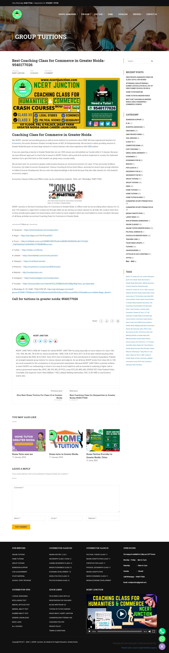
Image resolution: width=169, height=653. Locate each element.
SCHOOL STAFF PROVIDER (21, 580)
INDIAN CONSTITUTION (94, 572)
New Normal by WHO (132, 332)
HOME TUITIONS (18, 559)
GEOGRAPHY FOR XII (133, 175)
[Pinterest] (112, 321)
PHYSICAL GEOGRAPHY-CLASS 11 (98, 567)
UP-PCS (128, 258)
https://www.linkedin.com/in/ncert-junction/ (40, 255)
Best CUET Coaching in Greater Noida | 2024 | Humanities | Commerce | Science (138, 101)
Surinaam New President (142, 348)
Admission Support (134, 120)
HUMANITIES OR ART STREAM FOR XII (139, 207)
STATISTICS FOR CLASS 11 (95, 563)
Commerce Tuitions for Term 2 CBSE (136, 289)
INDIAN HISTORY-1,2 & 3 (57, 554)
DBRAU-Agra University (135, 153)
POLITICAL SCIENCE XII (134, 232)
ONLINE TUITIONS (18, 554)
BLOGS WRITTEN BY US (57, 605)
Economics (16, 143)
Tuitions (129, 247)
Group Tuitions (132, 179)
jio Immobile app (147, 316)
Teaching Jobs (132, 239)
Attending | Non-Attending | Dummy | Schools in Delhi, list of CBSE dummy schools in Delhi (139, 85)
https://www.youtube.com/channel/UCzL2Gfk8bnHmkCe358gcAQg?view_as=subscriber (58, 284)
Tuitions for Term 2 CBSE (136, 355)
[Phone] (162, 631)
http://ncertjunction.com (32, 272)
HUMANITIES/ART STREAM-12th (60, 618)
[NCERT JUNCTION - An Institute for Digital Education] (17, 15)
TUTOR (56, 3)
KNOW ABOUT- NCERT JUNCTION (61, 613)
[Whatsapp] (162, 639)
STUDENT (49, 3)
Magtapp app (139, 325)
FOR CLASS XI (131, 168)
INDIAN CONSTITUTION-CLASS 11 (98, 559)
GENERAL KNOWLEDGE (20, 618)
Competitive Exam (133, 145)
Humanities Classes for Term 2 (135, 312)
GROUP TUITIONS (18, 563)
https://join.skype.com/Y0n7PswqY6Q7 (36, 235)
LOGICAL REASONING (20, 596)
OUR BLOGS (123, 14)
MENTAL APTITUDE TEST (21, 605)
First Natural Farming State (134, 306)
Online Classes (132, 224)
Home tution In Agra (134, 197)
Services (137, 14)
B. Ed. (128, 123)
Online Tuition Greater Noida (138, 228)
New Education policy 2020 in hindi (141, 329)
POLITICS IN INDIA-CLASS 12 (59, 580)
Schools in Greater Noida (136, 235)
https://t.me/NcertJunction (34, 261)
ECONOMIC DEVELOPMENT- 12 (60, 572)
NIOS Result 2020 (144, 332)
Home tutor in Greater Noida (63, 454)
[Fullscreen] (153, 631)
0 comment (48, 73)
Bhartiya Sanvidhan (134, 127)
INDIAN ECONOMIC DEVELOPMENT (98, 580)
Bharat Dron (138, 283)
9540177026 (28, 3)
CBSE (89, 146)
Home (110, 14)
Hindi (128, 186)
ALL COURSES (17, 626)
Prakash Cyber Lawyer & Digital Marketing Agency (139, 648)
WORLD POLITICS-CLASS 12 (59, 576)
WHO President (137, 365)
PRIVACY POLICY (55, 626)
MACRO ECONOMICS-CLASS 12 (60, 567)
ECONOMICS (130, 157)
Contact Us (151, 14)
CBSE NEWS (130, 131)
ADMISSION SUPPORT (20, 567)
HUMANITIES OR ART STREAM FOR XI (139, 201)
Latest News (131, 217)
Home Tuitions (132, 190)
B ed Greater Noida (135, 280)
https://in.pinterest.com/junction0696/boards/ (42, 267)
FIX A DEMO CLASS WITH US (59, 596)
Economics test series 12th (144, 303)
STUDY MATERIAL (18, 576)
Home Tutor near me (22, 454)
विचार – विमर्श (130, 261)
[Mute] (149, 631)
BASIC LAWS (16, 622)
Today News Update (134, 243)
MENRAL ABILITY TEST (20, 609)
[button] (122, 614)
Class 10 (129, 142)
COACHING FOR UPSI (56, 622)
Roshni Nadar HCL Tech (140, 345)
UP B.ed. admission (141, 358)
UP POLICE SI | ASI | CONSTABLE (137, 254)
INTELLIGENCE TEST (19, 600)
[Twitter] (107, 321)
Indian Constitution (134, 213)
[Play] (89, 631)
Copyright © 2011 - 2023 (20, 642)
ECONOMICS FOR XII (133, 160)
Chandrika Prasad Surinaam (139, 286)
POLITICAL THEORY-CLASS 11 (97, 554)
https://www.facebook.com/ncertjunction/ (41, 230)
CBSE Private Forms (134, 134)
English (129, 164)
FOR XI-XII (85, 14)
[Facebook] (101, 321)
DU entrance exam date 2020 (144, 296)
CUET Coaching (132, 149)
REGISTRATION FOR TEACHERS (60, 600)
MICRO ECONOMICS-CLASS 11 (97, 576)
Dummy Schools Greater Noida (135, 299)
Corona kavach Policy (144, 293)
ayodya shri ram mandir (140, 276)
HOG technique (147, 306)
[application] (121, 614)
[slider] (120, 631)
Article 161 (129, 276)
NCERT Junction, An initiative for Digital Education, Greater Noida (55, 642)
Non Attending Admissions (137, 221)
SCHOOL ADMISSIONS (67, 14)
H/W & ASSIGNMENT (19, 572)
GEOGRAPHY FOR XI (133, 171)
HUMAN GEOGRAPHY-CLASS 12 (60, 563)
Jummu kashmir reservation (134, 319)
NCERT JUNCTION (18, 73)
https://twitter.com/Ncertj (32, 250)
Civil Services (131, 138)
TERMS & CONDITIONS (57, 631)
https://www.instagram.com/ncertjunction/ (41, 278)
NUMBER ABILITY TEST (20, 613)
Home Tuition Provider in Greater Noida (137, 309)
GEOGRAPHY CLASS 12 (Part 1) (60, 559)
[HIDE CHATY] (162, 646)
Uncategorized (132, 250)
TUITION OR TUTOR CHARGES (59, 609)
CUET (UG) (98, 14)
